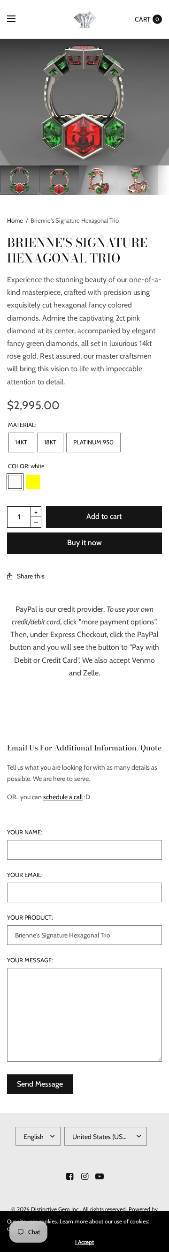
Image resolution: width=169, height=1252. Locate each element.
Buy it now (84, 542)
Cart (142, 19)
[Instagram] (84, 1176)
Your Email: (25, 875)
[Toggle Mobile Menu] (17, 19)
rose (51, 482)
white (15, 482)
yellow (33, 482)
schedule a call (63, 797)
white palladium (69, 482)
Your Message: (30, 960)
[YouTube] (99, 1176)
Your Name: (24, 832)
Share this (31, 576)
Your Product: (30, 918)
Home (15, 220)
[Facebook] (69, 1176)
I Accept (84, 1242)
